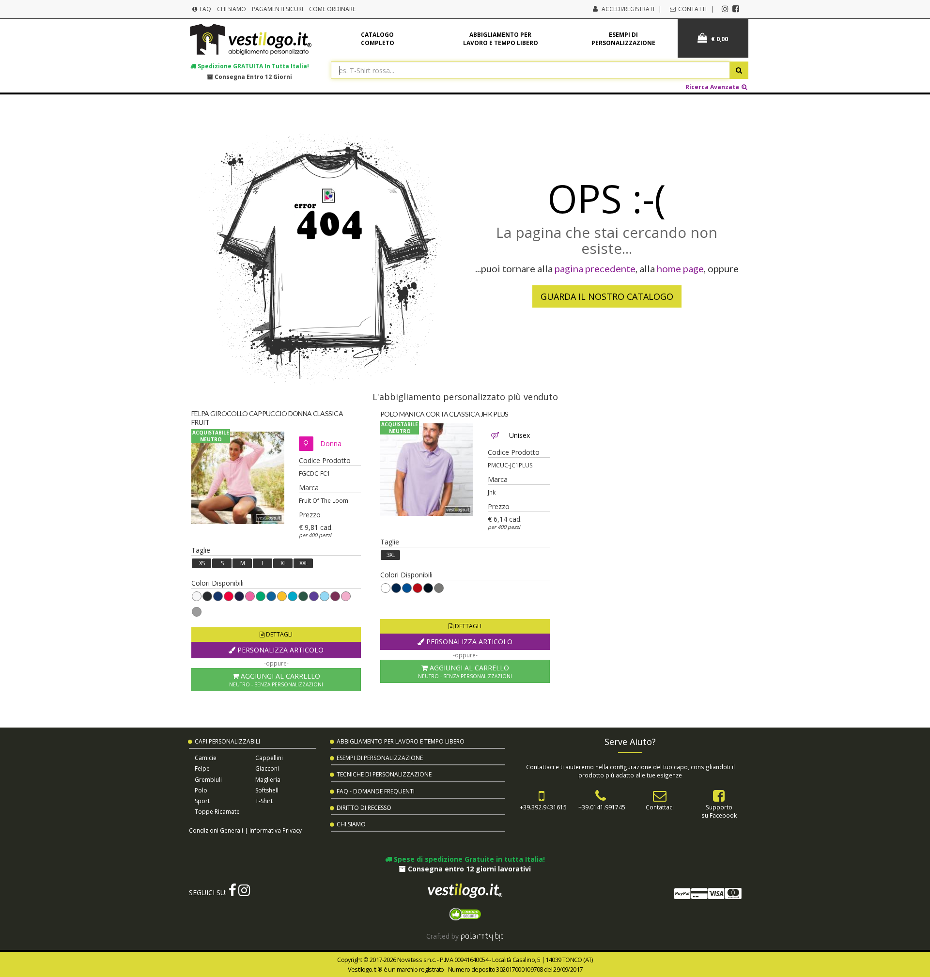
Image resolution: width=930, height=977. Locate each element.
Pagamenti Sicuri (277, 9)
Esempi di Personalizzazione (380, 758)
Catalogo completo (377, 39)
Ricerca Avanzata (713, 87)
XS (201, 563)
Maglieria (267, 779)
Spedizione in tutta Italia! (252, 66)
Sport (202, 801)
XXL (303, 563)
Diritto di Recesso (364, 808)
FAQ (204, 9)
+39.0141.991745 (601, 807)
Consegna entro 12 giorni (252, 76)
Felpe (202, 768)
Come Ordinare (332, 9)
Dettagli (278, 634)
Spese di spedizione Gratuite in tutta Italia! (468, 859)
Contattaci (660, 807)
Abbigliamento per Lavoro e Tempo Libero (401, 741)
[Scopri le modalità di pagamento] (707, 895)
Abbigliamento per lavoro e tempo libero (500, 39)
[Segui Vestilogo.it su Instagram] (725, 8)
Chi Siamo (231, 9)
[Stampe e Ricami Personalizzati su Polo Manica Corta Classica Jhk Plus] (426, 469)
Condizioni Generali (216, 830)
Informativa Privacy (275, 830)
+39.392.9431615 (543, 807)
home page (680, 268)
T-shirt (264, 801)
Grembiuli (208, 779)
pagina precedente (595, 268)
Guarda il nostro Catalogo (607, 296)
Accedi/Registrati (628, 9)
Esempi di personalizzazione (623, 39)
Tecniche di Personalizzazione (384, 774)
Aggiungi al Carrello (276, 679)
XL (283, 563)
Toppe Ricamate (217, 811)
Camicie (206, 758)
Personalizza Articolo (279, 649)
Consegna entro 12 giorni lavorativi (468, 868)
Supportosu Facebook (719, 811)
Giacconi (267, 768)
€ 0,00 (719, 39)
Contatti (692, 9)
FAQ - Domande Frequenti (376, 791)
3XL (391, 555)
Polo (201, 790)
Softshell (267, 790)
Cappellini (269, 758)
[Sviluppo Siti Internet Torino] (482, 936)
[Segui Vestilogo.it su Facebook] (735, 8)
